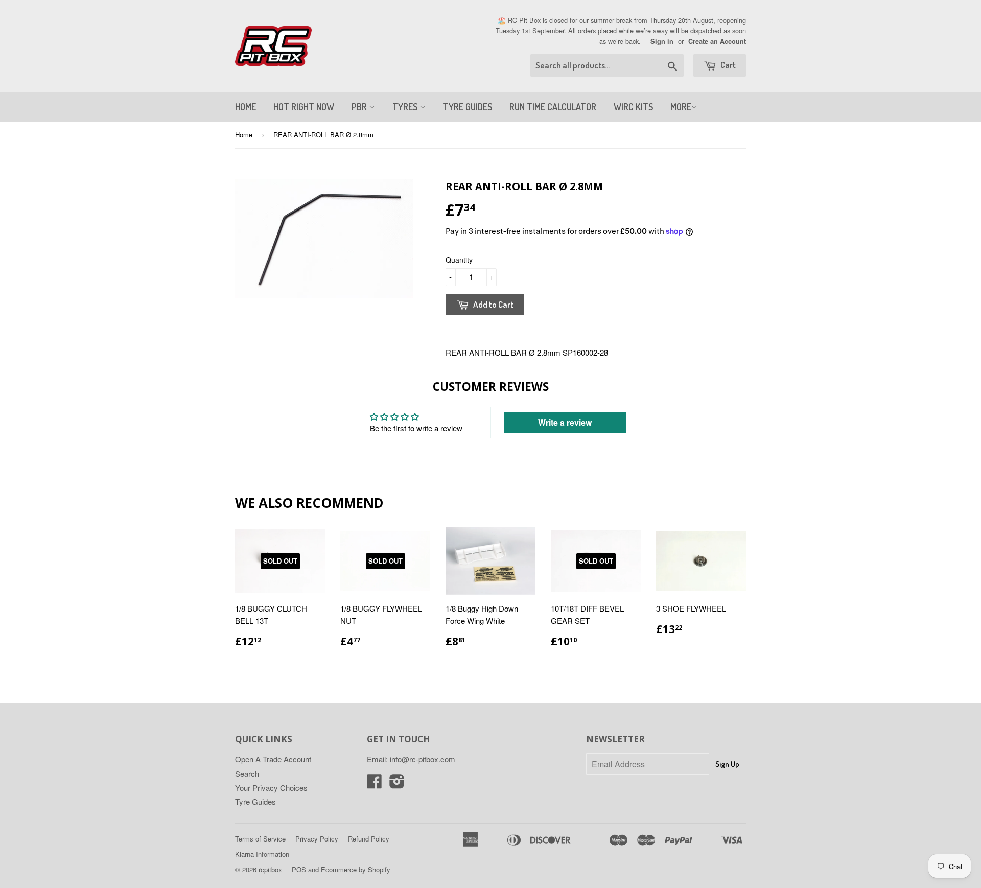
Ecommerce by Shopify (355, 869)
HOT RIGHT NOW (303, 106)
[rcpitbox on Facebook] (374, 784)
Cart (727, 64)
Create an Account (717, 41)
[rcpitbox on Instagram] (397, 784)
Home (243, 134)
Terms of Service (260, 839)
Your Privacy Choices (271, 787)
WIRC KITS (633, 106)
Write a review (565, 422)
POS (299, 869)
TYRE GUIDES (467, 106)
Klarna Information (262, 854)
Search (247, 773)
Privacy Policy (316, 839)
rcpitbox (270, 869)
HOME (245, 106)
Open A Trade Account (273, 759)
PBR (360, 106)
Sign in (661, 41)
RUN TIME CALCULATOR (552, 106)
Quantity (459, 259)
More (680, 106)
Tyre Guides (255, 801)
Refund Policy (368, 839)
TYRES (405, 106)
